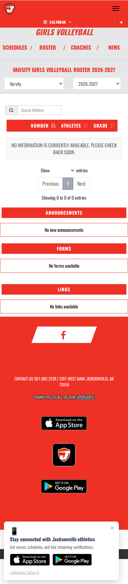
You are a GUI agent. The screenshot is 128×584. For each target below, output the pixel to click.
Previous (50, 183)
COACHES (81, 47)
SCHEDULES (15, 47)
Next (81, 183)
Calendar (58, 22)
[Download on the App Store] (30, 560)
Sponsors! (85, 397)
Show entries (64, 169)
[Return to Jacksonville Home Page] (10, 8)
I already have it (24, 572)
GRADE (101, 125)
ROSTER (47, 47)
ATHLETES (71, 125)
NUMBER (40, 125)
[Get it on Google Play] (72, 560)
